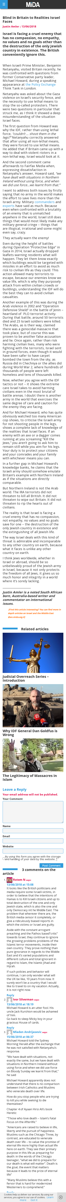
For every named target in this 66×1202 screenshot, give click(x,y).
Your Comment (13, 799)
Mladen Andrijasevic (27, 1032)
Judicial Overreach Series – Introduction (26, 678)
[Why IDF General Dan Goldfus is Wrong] (33, 705)
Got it (34, 1200)
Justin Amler (11, 26)
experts (8, 206)
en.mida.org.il (17, 617)
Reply (10, 995)
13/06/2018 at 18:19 (20, 1004)
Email (6, 836)
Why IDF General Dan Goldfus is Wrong (30, 733)
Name (7, 826)
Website (8, 846)
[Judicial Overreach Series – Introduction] (33, 652)
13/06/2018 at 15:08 (20, 885)
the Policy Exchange (41, 84)
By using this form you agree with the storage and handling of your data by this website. (33, 857)
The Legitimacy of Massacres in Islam (30, 777)
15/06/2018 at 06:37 (20, 1037)
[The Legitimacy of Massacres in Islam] (33, 755)
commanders (45, 202)
